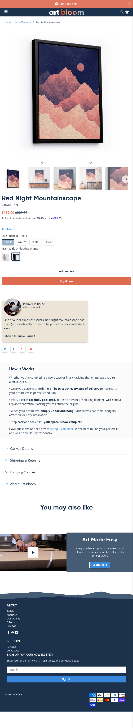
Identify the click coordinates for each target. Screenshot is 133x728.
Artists (10, 611)
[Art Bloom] (66, 12)
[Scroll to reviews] (66, 208)
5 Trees (11, 622)
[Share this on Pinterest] (22, 349)
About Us (12, 615)
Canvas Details (21, 448)
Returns (11, 647)
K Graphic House (34, 304)
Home (8, 22)
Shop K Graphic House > (20, 336)
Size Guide (7, 229)
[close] (129, 4)
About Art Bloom (23, 483)
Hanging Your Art (23, 472)
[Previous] (43, 162)
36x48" (49, 242)
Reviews (11, 625)
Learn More (99, 565)
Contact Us (13, 650)
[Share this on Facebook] (13, 349)
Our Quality (13, 618)
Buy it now (66, 281)
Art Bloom (17, 694)
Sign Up (66, 679)
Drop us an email (62, 429)
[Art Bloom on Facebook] (8, 633)
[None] (6, 256)
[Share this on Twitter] (5, 349)
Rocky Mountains (23, 22)
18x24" (8, 242)
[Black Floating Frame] (15, 256)
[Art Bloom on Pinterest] (12, 633)
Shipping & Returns (25, 460)
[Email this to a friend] (31, 349)
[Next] (89, 162)
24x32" (22, 242)
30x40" (35, 242)
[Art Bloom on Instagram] (16, 633)
